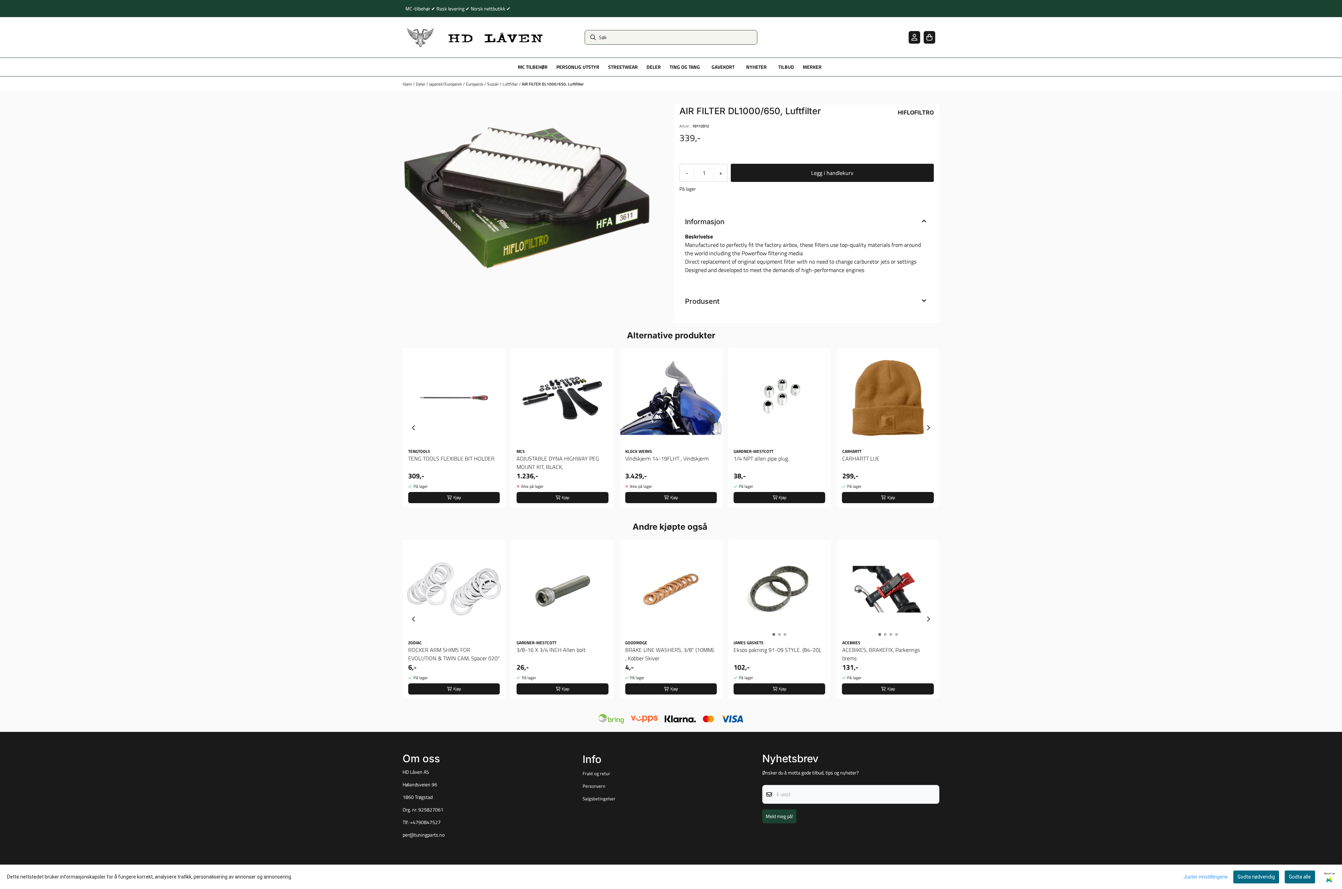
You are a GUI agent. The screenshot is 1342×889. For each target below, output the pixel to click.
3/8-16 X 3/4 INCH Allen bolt (551, 650)
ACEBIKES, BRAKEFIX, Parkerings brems (881, 654)
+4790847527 (425, 822)
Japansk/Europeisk (446, 84)
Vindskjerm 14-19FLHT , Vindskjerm (667, 458)
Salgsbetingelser (599, 798)
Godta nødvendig (1256, 877)
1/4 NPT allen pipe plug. (761, 458)
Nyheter (756, 67)
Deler (421, 84)
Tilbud (786, 67)
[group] (454, 427)
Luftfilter (511, 84)
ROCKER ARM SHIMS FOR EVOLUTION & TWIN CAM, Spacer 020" (454, 654)
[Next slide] (928, 427)
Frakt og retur (596, 773)
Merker (812, 67)
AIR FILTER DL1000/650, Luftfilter (553, 84)
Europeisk (475, 84)
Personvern (594, 786)
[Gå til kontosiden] (914, 37)
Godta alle (1300, 877)
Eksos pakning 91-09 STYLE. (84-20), (777, 650)
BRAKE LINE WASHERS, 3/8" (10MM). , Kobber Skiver (670, 654)
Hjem (408, 84)
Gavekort (723, 67)
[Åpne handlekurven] (929, 37)
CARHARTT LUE (861, 458)
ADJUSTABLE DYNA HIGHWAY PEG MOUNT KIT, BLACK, (558, 462)
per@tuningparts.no (424, 834)
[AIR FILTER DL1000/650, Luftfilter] (527, 197)
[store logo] (475, 37)
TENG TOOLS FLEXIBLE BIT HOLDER (451, 458)
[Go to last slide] (413, 427)
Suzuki (493, 84)
